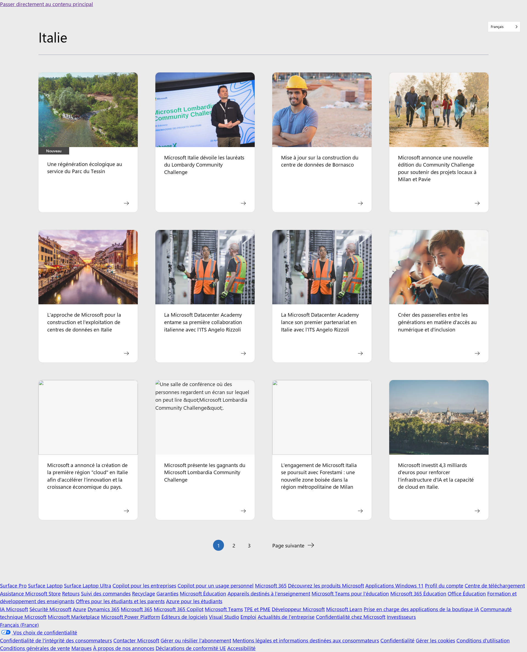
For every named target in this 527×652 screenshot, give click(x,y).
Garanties (167, 593)
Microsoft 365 (271, 585)
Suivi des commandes (106, 593)
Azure (79, 608)
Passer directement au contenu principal (46, 3)
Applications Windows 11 (394, 585)
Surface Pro (13, 585)
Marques (81, 647)
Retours (71, 593)
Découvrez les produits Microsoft (326, 585)
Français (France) (19, 624)
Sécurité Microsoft (50, 608)
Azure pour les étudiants (194, 601)
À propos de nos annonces (123, 647)
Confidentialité (397, 640)
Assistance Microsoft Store (30, 593)
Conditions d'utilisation (483, 640)
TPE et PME (257, 608)
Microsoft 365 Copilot (178, 608)
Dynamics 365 (103, 608)
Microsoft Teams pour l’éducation (350, 593)
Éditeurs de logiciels (184, 616)
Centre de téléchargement (495, 585)
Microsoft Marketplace (74, 616)
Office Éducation (467, 593)
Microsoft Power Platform (130, 616)
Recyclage (143, 593)
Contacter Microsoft (136, 640)
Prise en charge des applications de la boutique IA (421, 608)
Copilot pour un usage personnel (216, 585)
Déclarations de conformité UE (191, 647)
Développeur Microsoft (298, 608)
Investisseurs (401, 616)
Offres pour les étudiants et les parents (120, 601)
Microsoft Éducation (203, 593)
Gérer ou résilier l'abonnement (196, 640)
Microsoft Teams (224, 608)
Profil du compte (444, 585)
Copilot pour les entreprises (144, 585)
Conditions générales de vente (35, 647)
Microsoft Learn (344, 608)
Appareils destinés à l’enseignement (269, 593)
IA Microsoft (14, 608)
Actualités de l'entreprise (286, 616)
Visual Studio (224, 616)
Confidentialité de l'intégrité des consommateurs (56, 640)
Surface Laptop (45, 585)
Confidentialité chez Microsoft (350, 616)
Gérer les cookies (435, 640)
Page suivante (288, 545)
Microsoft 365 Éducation (418, 593)
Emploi (248, 616)
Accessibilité (241, 647)
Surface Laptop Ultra (87, 585)
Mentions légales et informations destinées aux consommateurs (305, 640)
